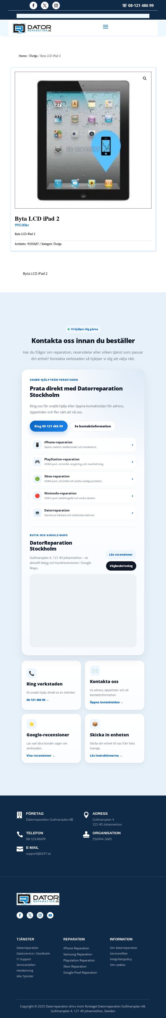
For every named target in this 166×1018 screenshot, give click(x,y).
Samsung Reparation (77, 954)
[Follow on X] (45, 5)
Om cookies (118, 965)
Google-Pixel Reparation (80, 972)
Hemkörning (25, 970)
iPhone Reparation (76, 948)
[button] (144, 78)
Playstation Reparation (79, 960)
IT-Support (24, 959)
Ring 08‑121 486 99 (48, 426)
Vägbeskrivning (121, 566)
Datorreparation (27, 948)
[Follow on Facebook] (33, 5)
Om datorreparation (123, 948)
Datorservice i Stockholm (33, 953)
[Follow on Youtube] (50, 915)
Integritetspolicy (121, 959)
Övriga (33, 56)
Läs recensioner (121, 554)
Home (23, 56)
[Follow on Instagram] (56, 5)
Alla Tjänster (25, 976)
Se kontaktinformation (93, 426)
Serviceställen (26, 965)
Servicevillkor (119, 953)
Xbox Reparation (74, 966)
